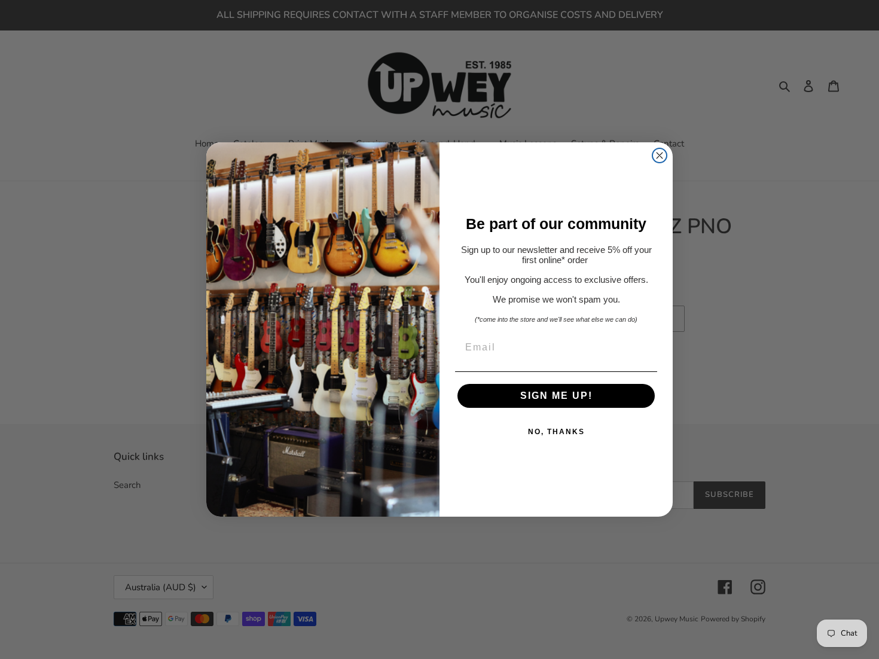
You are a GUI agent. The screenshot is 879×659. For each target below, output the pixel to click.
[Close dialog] (659, 155)
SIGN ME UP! (556, 395)
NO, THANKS (556, 432)
